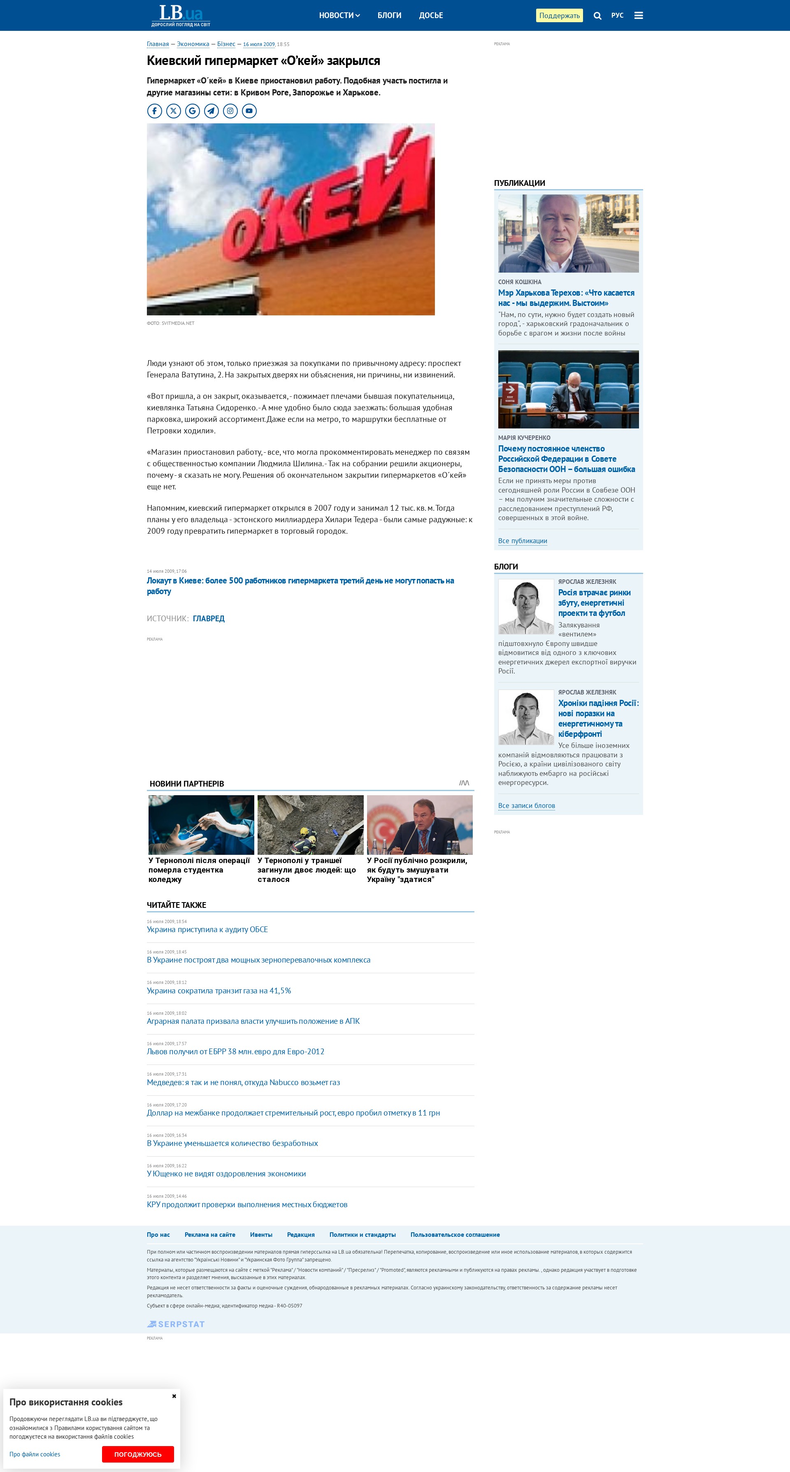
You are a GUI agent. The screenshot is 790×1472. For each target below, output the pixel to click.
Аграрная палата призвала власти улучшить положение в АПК (253, 1021)
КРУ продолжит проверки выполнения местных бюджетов (247, 1204)
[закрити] (174, 1396)
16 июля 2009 (259, 44)
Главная (158, 43)
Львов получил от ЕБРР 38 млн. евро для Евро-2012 (236, 1051)
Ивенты (261, 1234)
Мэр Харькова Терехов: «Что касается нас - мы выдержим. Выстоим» (566, 297)
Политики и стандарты (363, 1234)
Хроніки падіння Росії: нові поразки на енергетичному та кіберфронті (598, 718)
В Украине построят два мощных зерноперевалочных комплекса (259, 959)
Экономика (193, 43)
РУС (617, 15)
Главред (209, 618)
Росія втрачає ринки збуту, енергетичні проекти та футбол (594, 602)
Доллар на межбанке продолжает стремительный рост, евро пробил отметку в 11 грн (293, 1112)
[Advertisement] (310, 701)
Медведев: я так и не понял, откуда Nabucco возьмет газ (243, 1082)
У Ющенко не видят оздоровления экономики (226, 1173)
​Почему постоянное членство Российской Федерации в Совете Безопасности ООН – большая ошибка (566, 458)
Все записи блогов (526, 805)
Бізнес (226, 43)
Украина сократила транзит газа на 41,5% (218, 990)
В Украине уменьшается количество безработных (232, 1143)
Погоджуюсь (138, 1454)
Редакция (301, 1234)
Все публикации (522, 540)
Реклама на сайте (210, 1234)
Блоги (390, 15)
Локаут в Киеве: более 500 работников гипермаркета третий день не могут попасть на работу (300, 586)
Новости (336, 15)
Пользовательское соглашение (455, 1234)
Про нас (158, 1234)
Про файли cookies (34, 1454)
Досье (431, 15)
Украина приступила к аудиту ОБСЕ (207, 929)
